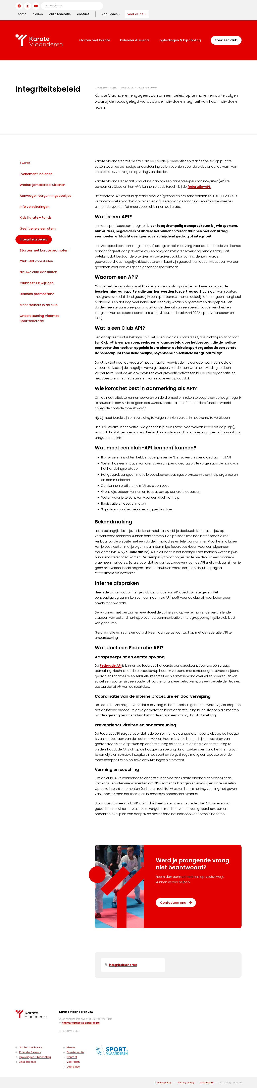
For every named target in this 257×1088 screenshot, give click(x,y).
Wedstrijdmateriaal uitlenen (42, 185)
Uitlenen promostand (37, 294)
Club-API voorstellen (36, 261)
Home (113, 87)
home (22, 14)
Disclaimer (206, 1082)
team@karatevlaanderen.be (81, 1022)
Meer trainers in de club (39, 304)
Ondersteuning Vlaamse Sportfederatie (39, 318)
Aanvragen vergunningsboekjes (45, 195)
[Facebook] (19, 6)
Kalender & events (135, 40)
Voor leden (110, 14)
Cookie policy (163, 1082)
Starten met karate (94, 40)
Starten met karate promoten (44, 250)
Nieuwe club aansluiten (38, 272)
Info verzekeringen (34, 206)
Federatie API (110, 665)
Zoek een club (226, 40)
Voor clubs (135, 14)
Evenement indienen (36, 174)
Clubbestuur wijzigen (37, 283)
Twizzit (25, 163)
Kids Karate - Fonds (36, 217)
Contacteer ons (173, 902)
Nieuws (38, 14)
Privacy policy (185, 1082)
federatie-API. (199, 186)
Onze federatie (60, 14)
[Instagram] (27, 6)
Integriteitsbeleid (34, 239)
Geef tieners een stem (38, 228)
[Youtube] (36, 6)
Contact (83, 14)
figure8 (237, 1082)
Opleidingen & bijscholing (180, 40)
